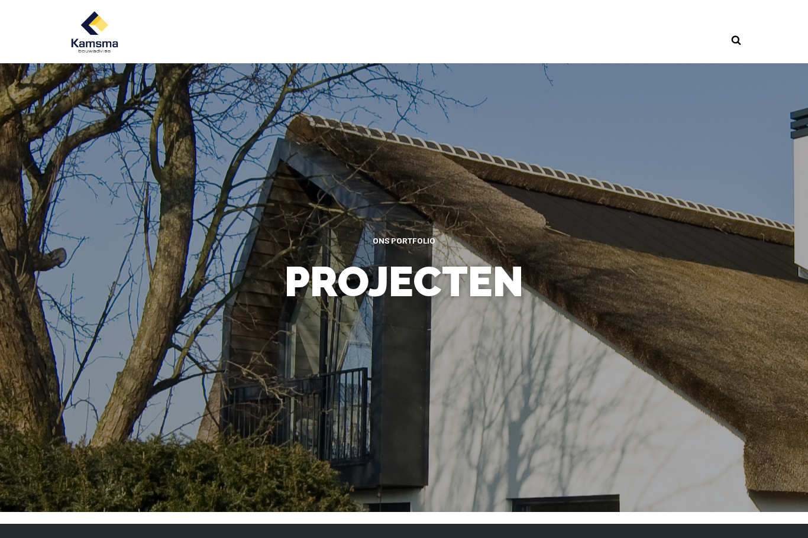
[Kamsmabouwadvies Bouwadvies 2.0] (94, 32)
